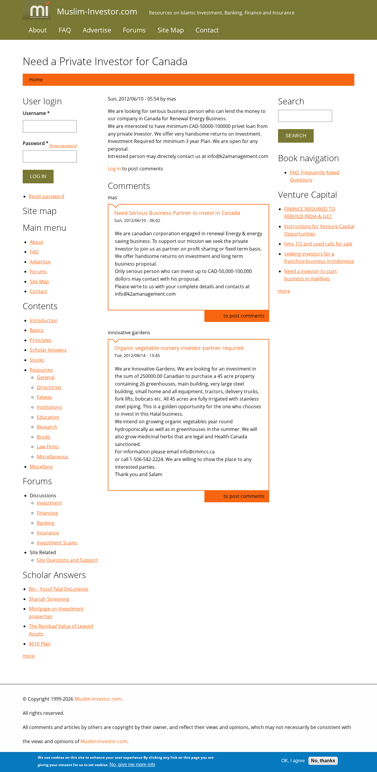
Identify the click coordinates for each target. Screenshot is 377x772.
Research (47, 427)
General (45, 377)
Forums (134, 29)
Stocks (37, 360)
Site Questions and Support (67, 560)
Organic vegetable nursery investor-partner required (179, 347)
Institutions (49, 407)
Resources (41, 370)
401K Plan (40, 644)
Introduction (44, 320)
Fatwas (44, 397)
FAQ (65, 29)
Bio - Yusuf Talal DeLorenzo (58, 589)
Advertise (97, 29)
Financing (47, 513)
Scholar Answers (48, 350)
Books (43, 437)
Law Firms (48, 446)
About (38, 29)
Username (36, 113)
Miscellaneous (52, 456)
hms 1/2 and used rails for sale (318, 244)
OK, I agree (293, 760)
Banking (45, 523)
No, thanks (323, 760)
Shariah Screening (49, 599)
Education (48, 417)
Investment (49, 503)
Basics (37, 330)
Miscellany (41, 466)
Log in (114, 168)
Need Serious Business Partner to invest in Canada (177, 212)
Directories (49, 387)
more (29, 656)
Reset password (46, 196)
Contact (207, 29)
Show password (63, 145)
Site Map (171, 29)
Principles (41, 340)
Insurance (48, 532)
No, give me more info (132, 764)
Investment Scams (57, 542)
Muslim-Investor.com (98, 699)
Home (36, 79)
